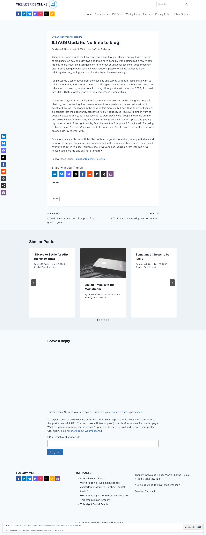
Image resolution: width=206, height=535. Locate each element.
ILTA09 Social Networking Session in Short (135, 216)
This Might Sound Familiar (94, 504)
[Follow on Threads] (46, 14)
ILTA (55, 199)
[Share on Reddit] (89, 174)
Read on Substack (145, 491)
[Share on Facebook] (82, 174)
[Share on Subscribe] (111, 174)
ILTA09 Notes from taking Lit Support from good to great (71, 218)
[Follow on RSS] (52, 14)
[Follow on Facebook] (18, 14)
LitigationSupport (61, 37)
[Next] (172, 282)
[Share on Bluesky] (61, 174)
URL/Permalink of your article (63, 437)
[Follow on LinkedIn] (24, 14)
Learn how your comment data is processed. (117, 412)
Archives (147, 14)
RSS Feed (117, 14)
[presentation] (103, 263)
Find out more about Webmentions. (81, 430)
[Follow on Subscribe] (57, 478)
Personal (77, 37)
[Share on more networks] (104, 174)
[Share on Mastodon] (68, 174)
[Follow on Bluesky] (29, 14)
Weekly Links (132, 14)
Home (88, 14)
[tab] (97, 320)
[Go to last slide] (33, 282)
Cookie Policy (57, 530)
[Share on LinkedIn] (54, 174)
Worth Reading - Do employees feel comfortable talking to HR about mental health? (102, 487)
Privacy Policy (163, 14)
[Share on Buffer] (96, 174)
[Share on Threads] (75, 174)
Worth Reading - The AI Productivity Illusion (104, 495)
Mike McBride (61, 49)
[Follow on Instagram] (40, 14)
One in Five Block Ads (92, 478)
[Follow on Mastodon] (35, 14)
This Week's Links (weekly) (95, 500)
